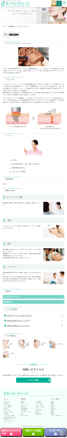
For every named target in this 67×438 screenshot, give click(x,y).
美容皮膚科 (23, 410)
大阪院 (52, 410)
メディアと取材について (57, 415)
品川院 (52, 405)
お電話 (53, 5)
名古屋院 (53, 408)
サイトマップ (7, 422)
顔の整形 (23, 407)
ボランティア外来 (8, 412)
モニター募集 (7, 407)
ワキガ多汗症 (39, 403)
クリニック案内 (33, 380)
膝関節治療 (38, 414)
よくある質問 (7, 405)
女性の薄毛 (38, 410)
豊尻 (22, 414)
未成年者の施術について (10, 417)
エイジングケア (25, 405)
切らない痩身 (24, 415)
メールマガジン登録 (9, 415)
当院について (7, 401)
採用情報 (6, 414)
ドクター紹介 (7, 410)
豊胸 (22, 403)
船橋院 (52, 414)
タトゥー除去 (39, 405)
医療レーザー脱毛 (40, 407)
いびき (37, 408)
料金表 (5, 408)
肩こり (37, 412)
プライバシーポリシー (9, 420)
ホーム (6, 399)
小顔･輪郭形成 (24, 408)
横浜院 (52, 407)
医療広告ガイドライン (9, 419)
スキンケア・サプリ (26, 412)
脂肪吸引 (23, 401)
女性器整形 (38, 401)
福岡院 (52, 412)
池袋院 (52, 401)
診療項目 (23, 399)
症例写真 (6, 403)
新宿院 (52, 403)
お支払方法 (7, 302)
